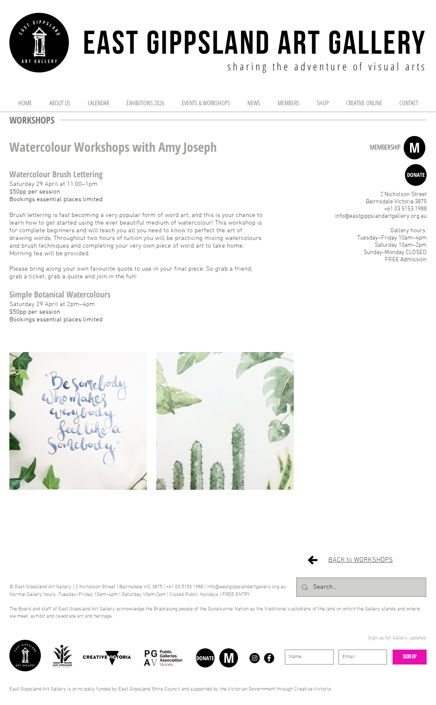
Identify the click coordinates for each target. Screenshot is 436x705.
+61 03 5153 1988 (405, 209)
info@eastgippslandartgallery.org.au (381, 216)
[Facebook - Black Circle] (269, 658)
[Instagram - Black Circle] (255, 658)
